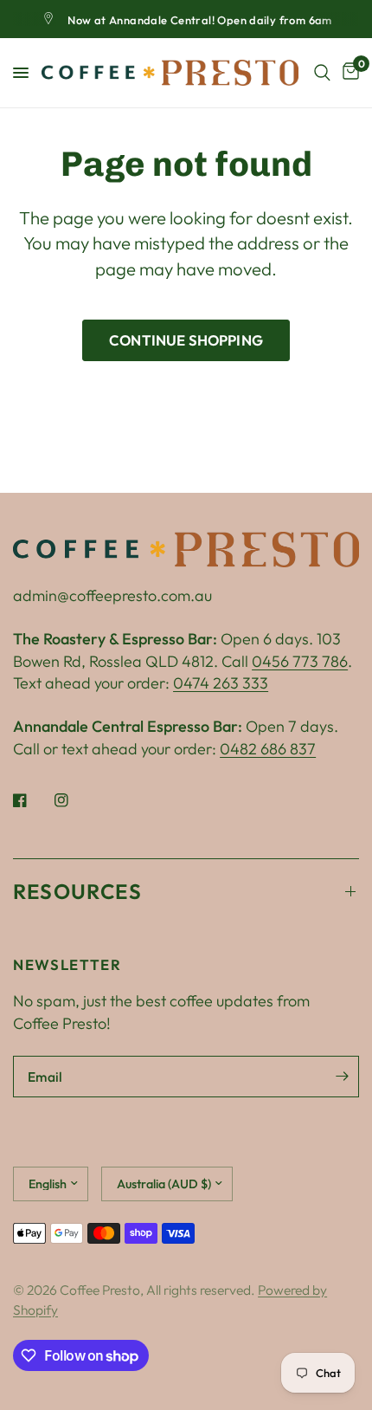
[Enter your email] (341, 1076)
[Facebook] (32, 800)
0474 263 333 (220, 683)
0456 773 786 (300, 661)
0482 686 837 (268, 749)
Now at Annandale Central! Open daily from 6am (199, 20)
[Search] (322, 72)
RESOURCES (77, 891)
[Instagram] (74, 800)
